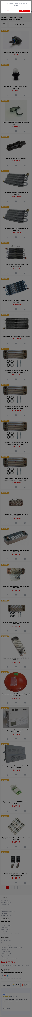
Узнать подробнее (9, 10)
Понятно (24, 10)
